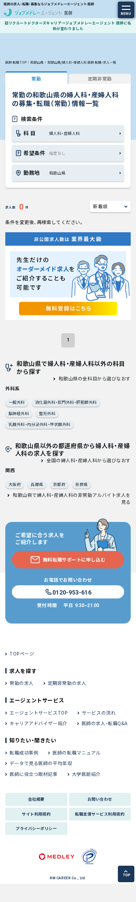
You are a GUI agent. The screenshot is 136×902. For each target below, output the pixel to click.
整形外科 (47, 413)
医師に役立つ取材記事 (34, 774)
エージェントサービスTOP (39, 712)
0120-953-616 (71, 592)
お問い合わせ (99, 799)
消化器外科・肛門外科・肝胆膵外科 (66, 402)
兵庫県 (37, 484)
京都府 (59, 484)
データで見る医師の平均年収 (41, 763)
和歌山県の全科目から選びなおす (95, 378)
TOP (126, 875)
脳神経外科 (19, 413)
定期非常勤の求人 (67, 683)
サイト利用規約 (36, 814)
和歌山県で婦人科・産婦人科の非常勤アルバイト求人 (69, 495)
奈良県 (81, 484)
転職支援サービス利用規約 (99, 814)
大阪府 (15, 484)
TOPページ (22, 653)
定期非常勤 (100, 78)
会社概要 (36, 799)
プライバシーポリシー (36, 828)
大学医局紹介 (86, 774)
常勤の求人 (22, 683)
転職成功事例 (24, 752)
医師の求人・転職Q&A (105, 723)
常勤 (36, 78)
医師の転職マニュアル (76, 752)
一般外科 (17, 402)
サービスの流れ (99, 712)
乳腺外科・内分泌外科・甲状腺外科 (40, 424)
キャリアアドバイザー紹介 (38, 723)
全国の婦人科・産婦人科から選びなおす (89, 460)
